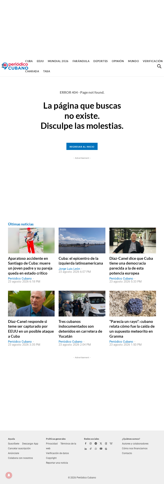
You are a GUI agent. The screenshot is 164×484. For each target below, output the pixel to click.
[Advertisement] (82, 28)
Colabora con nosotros (20, 458)
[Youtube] (101, 449)
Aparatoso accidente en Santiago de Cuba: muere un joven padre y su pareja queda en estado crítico (30, 265)
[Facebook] (85, 443)
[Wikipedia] (111, 443)
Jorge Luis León (69, 269)
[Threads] (106, 443)
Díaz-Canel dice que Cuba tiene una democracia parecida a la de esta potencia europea (131, 265)
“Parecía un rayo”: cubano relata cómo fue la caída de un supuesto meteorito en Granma (132, 328)
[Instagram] (90, 443)
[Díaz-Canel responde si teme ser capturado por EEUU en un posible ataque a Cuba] (31, 303)
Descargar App (30, 443)
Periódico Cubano (20, 278)
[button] (159, 66)
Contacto (127, 453)
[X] (101, 443)
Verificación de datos (57, 453)
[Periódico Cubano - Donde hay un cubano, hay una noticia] (15, 66)
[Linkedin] (85, 449)
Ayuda (11, 438)
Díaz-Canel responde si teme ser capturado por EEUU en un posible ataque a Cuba (31, 328)
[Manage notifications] (9, 475)
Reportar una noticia (57, 462)
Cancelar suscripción (19, 448)
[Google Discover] (106, 449)
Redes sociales (91, 438)
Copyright (51, 458)
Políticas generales (56, 438)
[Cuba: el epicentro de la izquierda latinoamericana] (82, 240)
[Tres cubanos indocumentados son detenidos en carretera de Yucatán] (82, 303)
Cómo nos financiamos (134, 448)
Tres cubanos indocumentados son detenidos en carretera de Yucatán (80, 328)
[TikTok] (90, 449)
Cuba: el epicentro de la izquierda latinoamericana (81, 261)
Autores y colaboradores (135, 443)
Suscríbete (13, 443)
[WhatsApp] (95, 449)
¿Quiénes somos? (131, 438)
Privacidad (52, 443)
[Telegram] (95, 443)
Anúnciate (13, 453)
